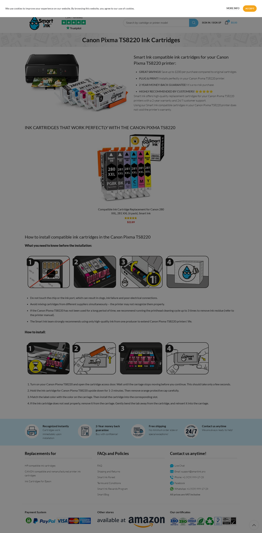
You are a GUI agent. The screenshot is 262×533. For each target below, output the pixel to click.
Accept (249, 8)
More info (233, 8)
